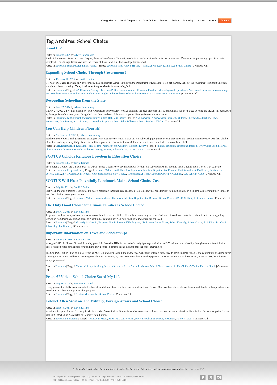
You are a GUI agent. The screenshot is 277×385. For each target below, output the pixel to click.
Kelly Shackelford (101, 173)
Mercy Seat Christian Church (77, 93)
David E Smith (86, 79)
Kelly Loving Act (166, 65)
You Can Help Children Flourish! (73, 128)
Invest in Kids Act (113, 266)
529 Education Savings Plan (90, 90)
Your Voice (149, 20)
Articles (63, 376)
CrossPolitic (111, 90)
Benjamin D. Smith (83, 283)
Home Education (202, 90)
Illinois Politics (89, 65)
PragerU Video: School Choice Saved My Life (83, 276)
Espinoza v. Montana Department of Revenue (154, 170)
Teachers (150, 121)
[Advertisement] (70, 340)
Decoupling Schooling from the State (76, 100)
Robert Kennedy (178, 222)
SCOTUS (181, 198)
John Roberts (83, 173)
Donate (225, 20)
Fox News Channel (145, 318)
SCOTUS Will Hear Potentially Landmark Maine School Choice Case (103, 180)
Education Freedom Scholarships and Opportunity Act (164, 90)
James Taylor (161, 222)
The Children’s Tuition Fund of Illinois (196, 266)
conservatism (127, 318)
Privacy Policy (139, 376)
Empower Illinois (107, 222)
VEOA (159, 121)
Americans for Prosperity (164, 117)
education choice (127, 90)
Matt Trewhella (53, 93)
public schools (112, 121)
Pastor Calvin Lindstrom (136, 266)
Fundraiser (72, 318)
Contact (119, 376)
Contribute (109, 376)
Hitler (214, 117)
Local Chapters (128, 20)
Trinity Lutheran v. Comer (200, 198)
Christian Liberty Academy (89, 266)
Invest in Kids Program (128, 222)
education (112, 65)
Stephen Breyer (135, 173)
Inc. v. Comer (69, 173)
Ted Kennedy (65, 226)
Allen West (114, 318)
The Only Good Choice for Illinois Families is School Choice (95, 205)
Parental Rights (100, 93)
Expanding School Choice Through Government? (86, 72)
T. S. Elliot (209, 222)
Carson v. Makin (103, 170)
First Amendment (187, 170)
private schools (96, 121)
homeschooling (219, 90)
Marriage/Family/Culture (94, 117)
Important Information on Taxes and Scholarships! (87, 232)
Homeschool (149, 65)
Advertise (128, 376)
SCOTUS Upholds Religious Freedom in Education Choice (93, 156)
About (212, 20)
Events (163, 20)
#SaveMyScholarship (86, 222)
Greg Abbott (124, 65)
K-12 (76, 121)
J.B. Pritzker (148, 222)
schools (140, 121)
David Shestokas (121, 170)
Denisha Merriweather (87, 294)
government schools (76, 149)
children (182, 117)
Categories (107, 20)
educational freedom (187, 145)
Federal (77, 65)
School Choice (183, 65)
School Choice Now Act (138, 93)
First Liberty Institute (207, 170)
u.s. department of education (166, 93)
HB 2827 (137, 65)
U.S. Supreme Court (193, 173)
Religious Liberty (117, 117)
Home (56, 376)
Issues (201, 20)
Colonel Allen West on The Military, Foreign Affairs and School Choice (104, 301)
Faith (69, 65)
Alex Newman (143, 117)
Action (175, 20)
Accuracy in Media (97, 318)
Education (60, 65)
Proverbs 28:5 (197, 368)
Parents (83, 121)
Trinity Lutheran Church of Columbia (163, 173)
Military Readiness (165, 318)
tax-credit (171, 266)
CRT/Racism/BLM (65, 145)
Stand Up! (54, 48)
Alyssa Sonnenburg (84, 54)
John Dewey (66, 121)
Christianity (193, 117)
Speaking (188, 20)
